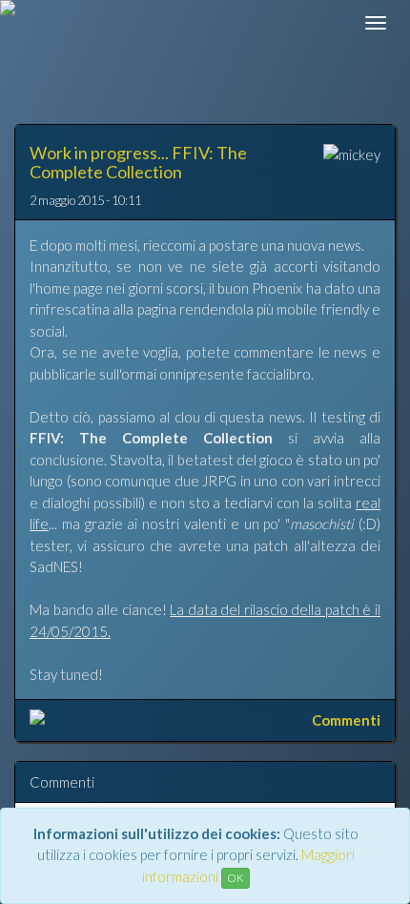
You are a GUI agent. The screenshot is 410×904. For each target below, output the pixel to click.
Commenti (346, 720)
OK (235, 878)
